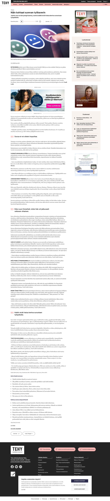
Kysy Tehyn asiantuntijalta (63, 462)
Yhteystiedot (77, 473)
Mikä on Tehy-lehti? (79, 460)
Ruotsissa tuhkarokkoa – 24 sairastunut (84, 118)
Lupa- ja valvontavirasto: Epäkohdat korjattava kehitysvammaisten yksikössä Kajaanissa (86, 130)
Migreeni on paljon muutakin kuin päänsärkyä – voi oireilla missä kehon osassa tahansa (87, 65)
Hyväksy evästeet (79, 480)
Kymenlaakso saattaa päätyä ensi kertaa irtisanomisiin (86, 52)
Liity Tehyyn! (28, 433)
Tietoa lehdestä (91, 1)
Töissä (35, 4)
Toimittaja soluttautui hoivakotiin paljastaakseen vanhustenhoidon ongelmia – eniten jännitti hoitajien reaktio (86, 45)
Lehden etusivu (42, 457)
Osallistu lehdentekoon (88, 449)
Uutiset (21, 4)
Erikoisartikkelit (28, 4)
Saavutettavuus (53, 499)
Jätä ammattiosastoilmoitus (62, 466)
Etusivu (15, 4)
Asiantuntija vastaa (57, 4)
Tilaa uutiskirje (46, 449)
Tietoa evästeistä (35, 499)
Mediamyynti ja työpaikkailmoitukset (79, 466)
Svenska (99, 1)
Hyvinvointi (48, 4)
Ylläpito (77, 499)
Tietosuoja (44, 499)
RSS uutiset (63, 499)
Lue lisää (23, 489)
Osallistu (83, 1)
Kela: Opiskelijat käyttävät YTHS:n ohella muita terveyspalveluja (86, 123)
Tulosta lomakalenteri (62, 472)
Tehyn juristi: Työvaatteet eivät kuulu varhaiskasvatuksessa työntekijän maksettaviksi (87, 137)
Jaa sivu (47, 21)
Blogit (39, 475)
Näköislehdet (77, 462)
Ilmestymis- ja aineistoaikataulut (79, 470)
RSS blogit (70, 499)
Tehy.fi (105, 1)
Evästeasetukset (79, 489)
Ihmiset (41, 4)
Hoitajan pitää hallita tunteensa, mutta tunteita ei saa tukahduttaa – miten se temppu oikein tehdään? (87, 58)
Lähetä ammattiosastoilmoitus (66, 449)
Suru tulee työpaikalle (16, 428)
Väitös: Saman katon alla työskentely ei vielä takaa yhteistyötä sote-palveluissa (87, 144)
